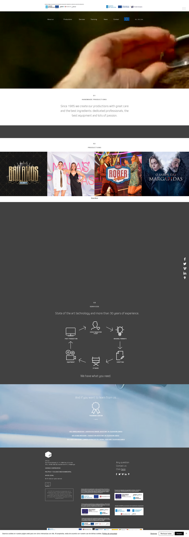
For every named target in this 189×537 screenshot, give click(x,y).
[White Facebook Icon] (185, 259)
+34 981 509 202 (52, 464)
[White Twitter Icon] (185, 264)
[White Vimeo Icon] (185, 268)
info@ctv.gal (71, 464)
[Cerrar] (186, 533)
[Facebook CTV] (116, 474)
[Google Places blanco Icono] (185, 278)
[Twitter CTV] (119, 474)
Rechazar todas (166, 533)
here (123, 469)
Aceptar (179, 533)
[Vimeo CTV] (122, 474)
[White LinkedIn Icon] (185, 273)
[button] (184, 8)
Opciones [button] (153, 533)
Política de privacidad (109, 533)
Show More (94, 198)
